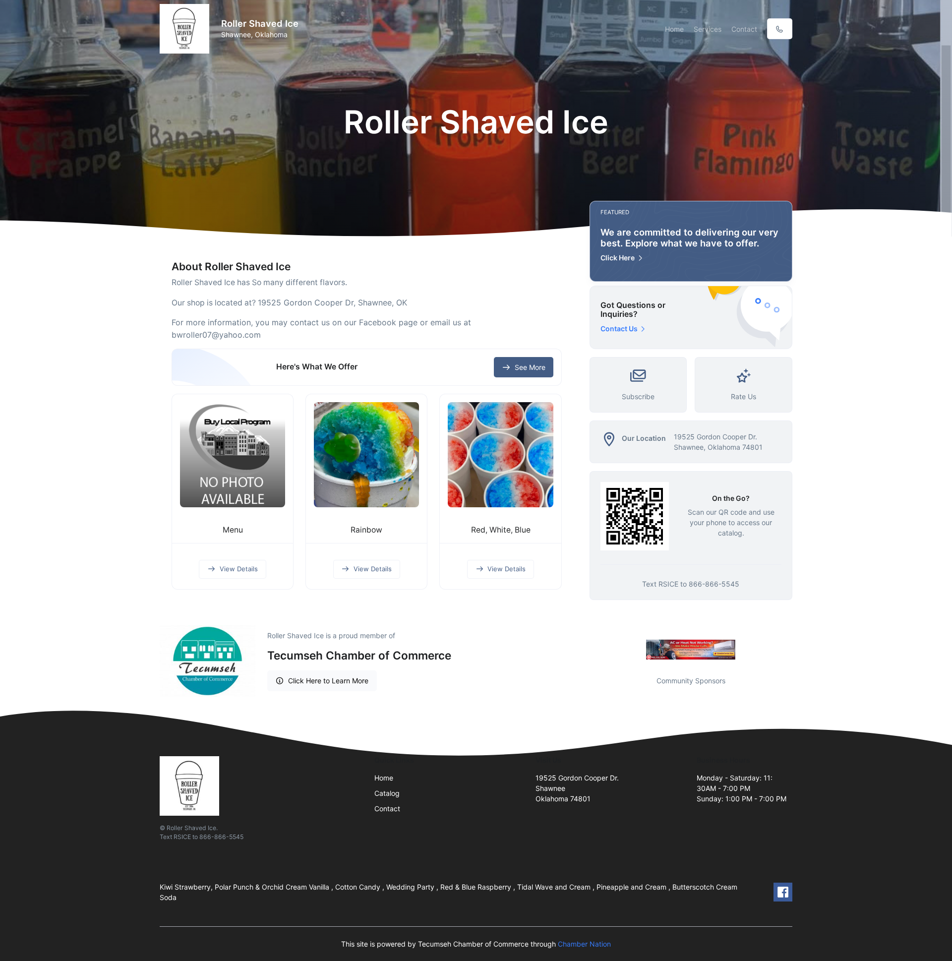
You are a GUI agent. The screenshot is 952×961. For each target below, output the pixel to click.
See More (530, 367)
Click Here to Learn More (328, 680)
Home (674, 29)
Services (707, 29)
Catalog (387, 793)
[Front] (186, 29)
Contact (744, 29)
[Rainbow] (366, 454)
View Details (239, 569)
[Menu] (232, 454)
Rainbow (366, 530)
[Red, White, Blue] (500, 454)
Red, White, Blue (501, 530)
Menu (233, 530)
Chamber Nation (584, 944)
